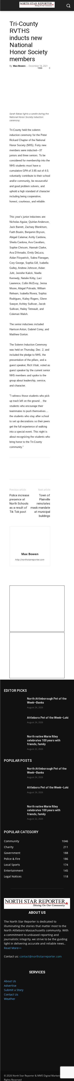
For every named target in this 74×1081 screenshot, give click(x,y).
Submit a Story (13, 990)
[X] (22, 75)
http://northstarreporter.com (29, 559)
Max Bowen (19, 65)
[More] (50, 75)
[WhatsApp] (41, 75)
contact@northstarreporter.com (41, 956)
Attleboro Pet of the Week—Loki (47, 717)
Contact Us (11, 994)
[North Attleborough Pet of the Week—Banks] (14, 704)
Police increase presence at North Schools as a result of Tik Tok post (19, 504)
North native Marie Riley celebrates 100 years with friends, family (43, 740)
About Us (10, 981)
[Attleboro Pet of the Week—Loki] (14, 723)
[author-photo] (29, 540)
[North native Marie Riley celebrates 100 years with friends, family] (14, 741)
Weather (9, 999)
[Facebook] (13, 75)
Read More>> (13, 948)
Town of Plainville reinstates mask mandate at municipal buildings (40, 506)
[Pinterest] (32, 75)
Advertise (10, 985)
